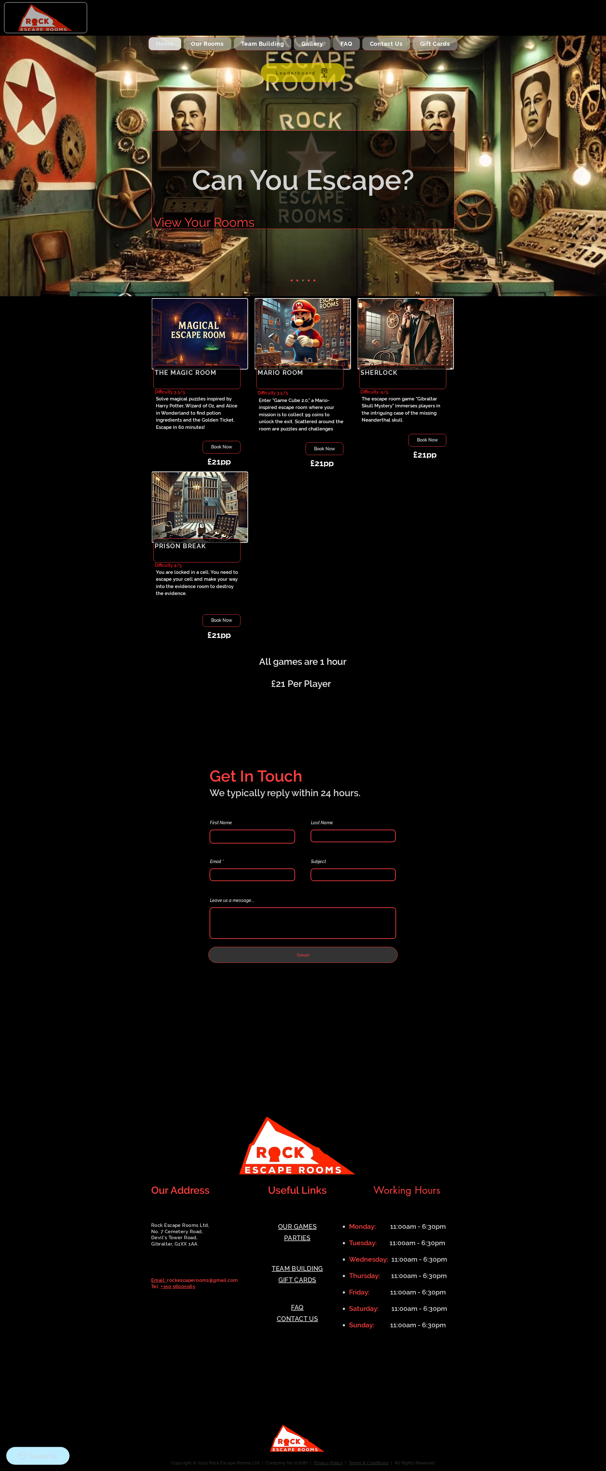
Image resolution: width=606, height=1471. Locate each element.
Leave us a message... (232, 900)
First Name (221, 822)
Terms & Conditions (369, 1462)
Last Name (322, 822)
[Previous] (34, 166)
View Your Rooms (203, 220)
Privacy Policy (328, 1462)
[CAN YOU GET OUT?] (303, 280)
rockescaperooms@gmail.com (202, 1280)
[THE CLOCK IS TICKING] (292, 280)
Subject (318, 861)
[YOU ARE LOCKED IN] (309, 280)
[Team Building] (297, 280)
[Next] (571, 166)
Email (215, 861)
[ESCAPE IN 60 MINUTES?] (314, 280)
